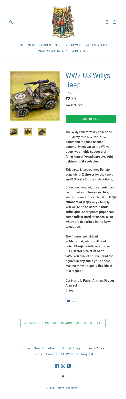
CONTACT (79, 51)
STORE (60, 45)
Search (39, 348)
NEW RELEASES (39, 45)
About (52, 348)
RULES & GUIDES (98, 45)
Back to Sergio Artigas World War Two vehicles (65, 323)
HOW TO (76, 45)
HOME (19, 45)
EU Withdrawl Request (77, 354)
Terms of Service (45, 354)
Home (25, 348)
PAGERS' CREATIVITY (53, 51)
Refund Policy (71, 348)
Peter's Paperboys (66, 387)
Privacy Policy (94, 348)
